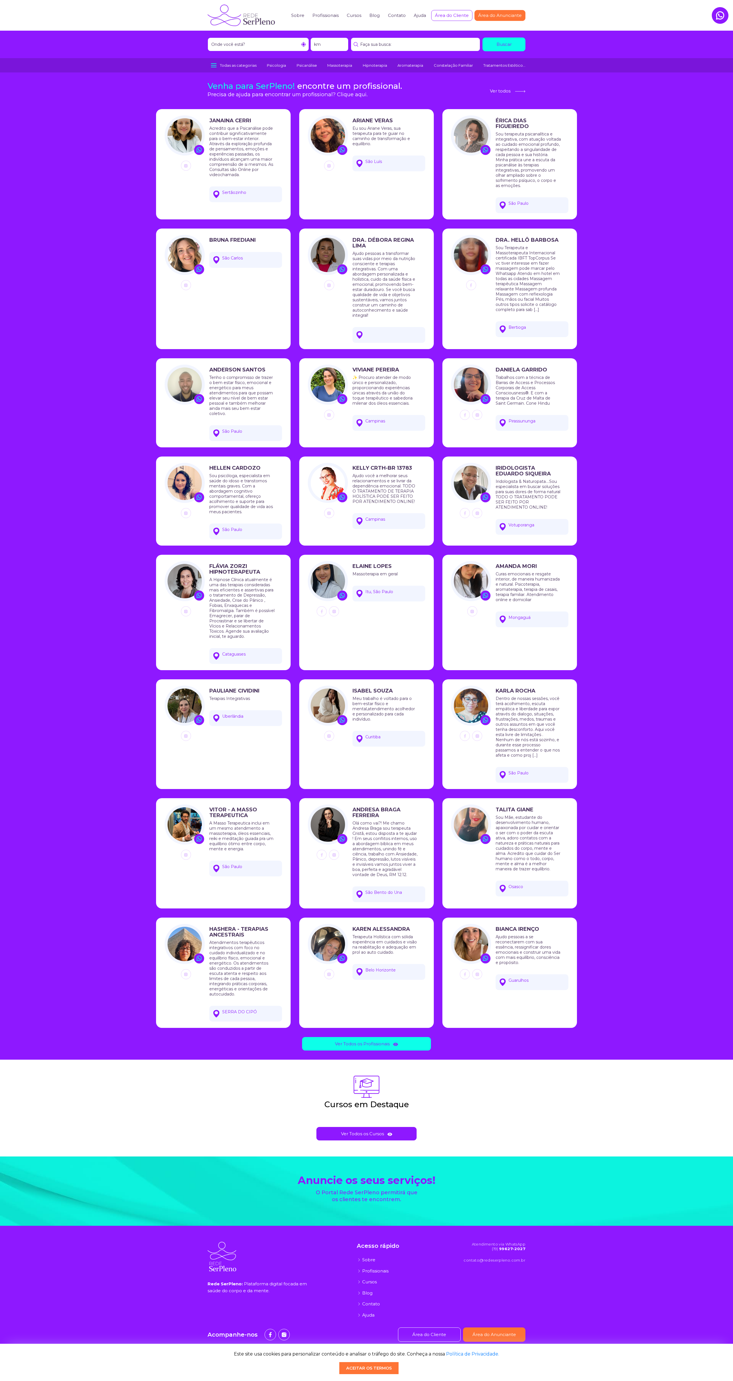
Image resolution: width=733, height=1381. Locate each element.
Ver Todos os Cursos (362, 1133)
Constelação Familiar (453, 65)
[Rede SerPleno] (241, 15)
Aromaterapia (410, 65)
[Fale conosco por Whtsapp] (720, 15)
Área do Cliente (452, 15)
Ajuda (420, 15)
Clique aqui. (352, 94)
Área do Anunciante (500, 15)
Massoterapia (339, 65)
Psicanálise (307, 65)
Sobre (297, 15)
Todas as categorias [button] (238, 65)
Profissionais (325, 15)
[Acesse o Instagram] (186, 166)
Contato (397, 15)
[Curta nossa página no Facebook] (270, 1334)
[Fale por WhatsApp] (199, 150)
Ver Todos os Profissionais (362, 1043)
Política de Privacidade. (472, 1354)
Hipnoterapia (375, 65)
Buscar (504, 44)
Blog (374, 15)
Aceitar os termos (369, 1368)
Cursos (354, 15)
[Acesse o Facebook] (471, 285)
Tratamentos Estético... (504, 65)
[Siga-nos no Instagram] (284, 1334)
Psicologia (276, 65)
